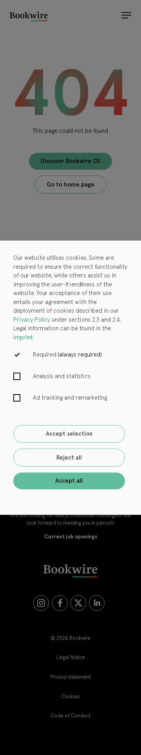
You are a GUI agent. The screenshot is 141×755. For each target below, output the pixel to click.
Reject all (69, 457)
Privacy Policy (31, 319)
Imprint (23, 337)
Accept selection (69, 433)
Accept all (69, 480)
